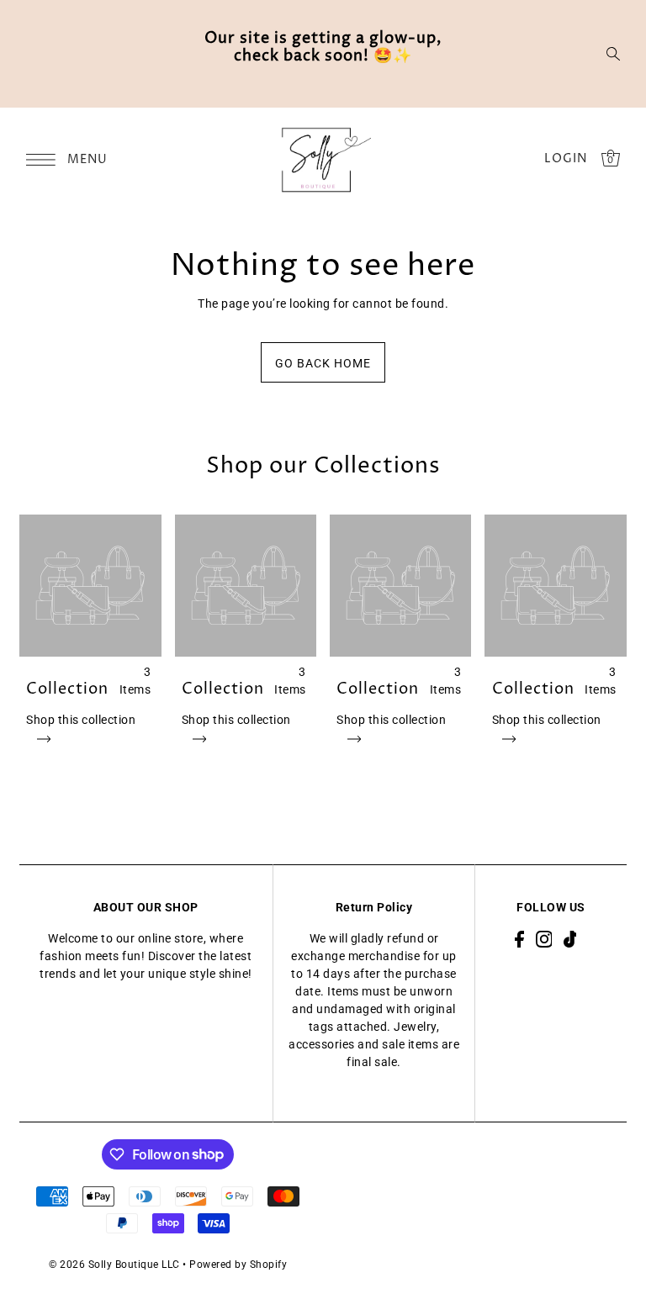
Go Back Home (323, 363)
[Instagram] (544, 939)
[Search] (613, 54)
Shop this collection (80, 719)
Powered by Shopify (238, 1264)
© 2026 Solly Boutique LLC (114, 1264)
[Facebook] (519, 939)
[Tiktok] (570, 939)
